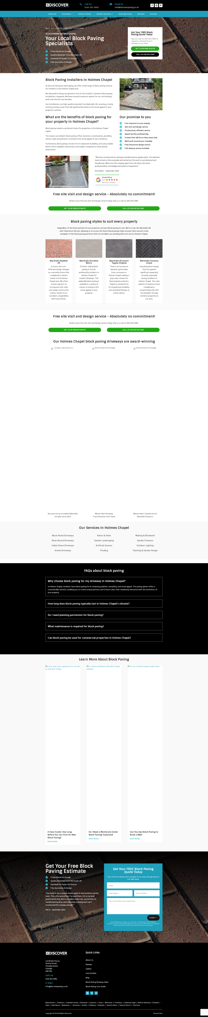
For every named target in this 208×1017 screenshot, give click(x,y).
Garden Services (104, 14)
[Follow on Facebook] (152, 5)
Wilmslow (108, 1002)
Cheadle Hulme (72, 1002)
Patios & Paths (84, 14)
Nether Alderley (144, 1002)
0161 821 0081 (51, 979)
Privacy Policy (157, 1013)
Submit (152, 918)
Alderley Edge (130, 1002)
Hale (47, 1005)
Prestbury (118, 1002)
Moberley (65, 1005)
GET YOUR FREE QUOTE (145, 49)
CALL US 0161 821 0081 (145, 54)
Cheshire (60, 1002)
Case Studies (91, 973)
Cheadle (155, 1002)
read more (53, 841)
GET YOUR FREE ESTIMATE (75, 208)
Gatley (84, 1005)
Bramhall (84, 1002)
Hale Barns (55, 1005)
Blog (87, 977)
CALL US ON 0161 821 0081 (133, 208)
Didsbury (92, 1005)
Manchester (50, 1002)
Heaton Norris (125, 1005)
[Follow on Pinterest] (160, 5)
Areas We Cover (125, 14)
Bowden (101, 1005)
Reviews (141, 14)
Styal (101, 1002)
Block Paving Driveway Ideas (97, 982)
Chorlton (136, 1005)
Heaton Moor (112, 1005)
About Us (52, 14)
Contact (153, 14)
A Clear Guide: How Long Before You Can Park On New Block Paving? (62, 835)
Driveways (66, 14)
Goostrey (76, 1005)
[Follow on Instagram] (156, 5)
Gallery (88, 968)
